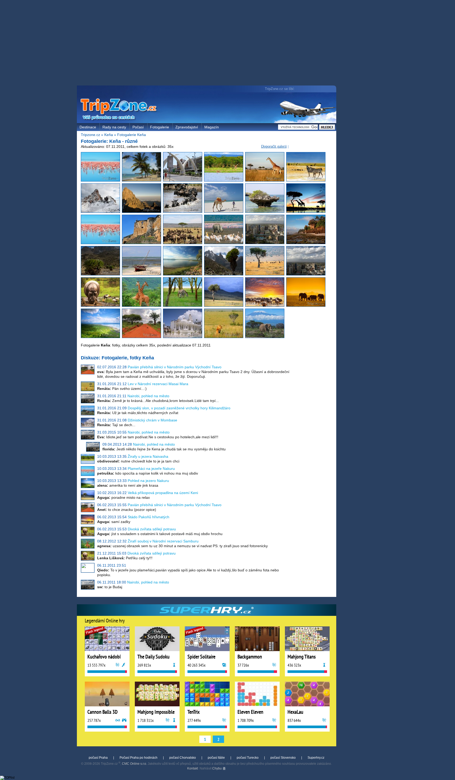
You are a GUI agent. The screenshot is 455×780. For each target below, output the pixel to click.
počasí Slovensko (283, 757)
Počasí (138, 127)
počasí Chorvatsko (182, 757)
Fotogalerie (159, 127)
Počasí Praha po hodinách (138, 757)
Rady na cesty (114, 127)
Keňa (108, 135)
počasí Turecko (248, 757)
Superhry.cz (316, 757)
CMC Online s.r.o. (134, 764)
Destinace (88, 127)
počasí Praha (98, 757)
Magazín (211, 127)
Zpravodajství (186, 127)
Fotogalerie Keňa (131, 135)
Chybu (217, 768)
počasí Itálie (216, 757)
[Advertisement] (207, 43)
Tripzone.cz (90, 135)
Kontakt (192, 768)
